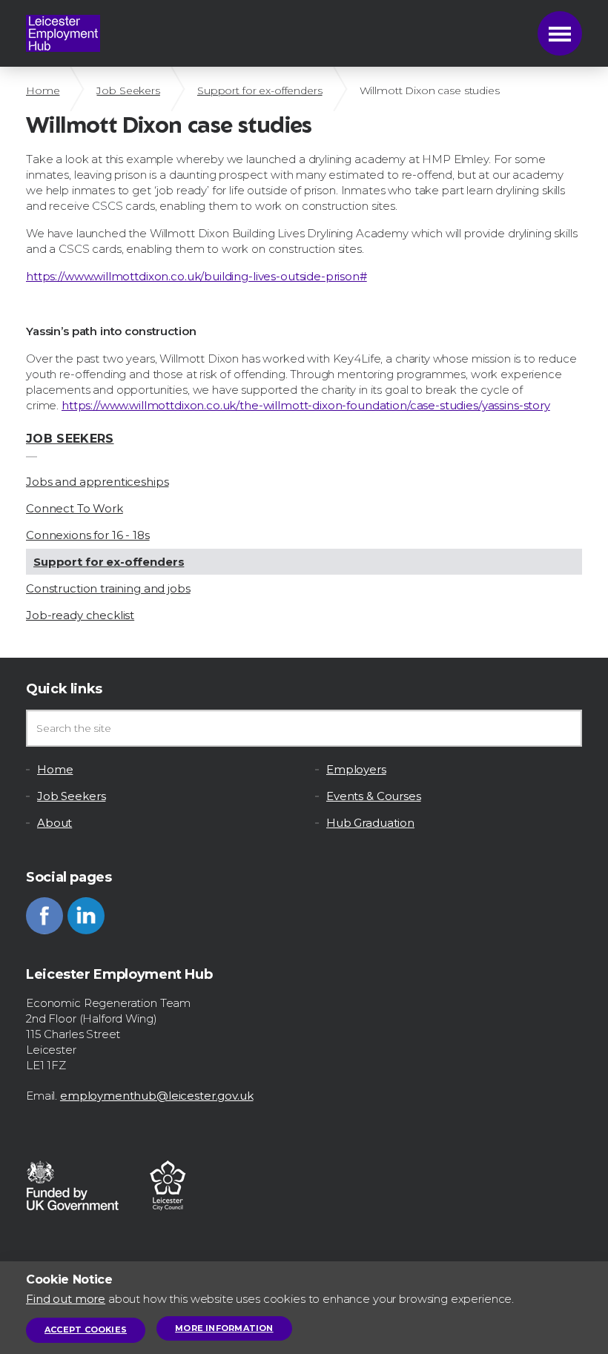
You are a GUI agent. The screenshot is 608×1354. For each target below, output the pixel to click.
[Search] (563, 728)
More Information (224, 1328)
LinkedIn (86, 915)
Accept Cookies (85, 1329)
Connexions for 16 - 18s (88, 535)
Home (42, 90)
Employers (356, 769)
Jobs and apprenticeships (97, 482)
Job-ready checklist (80, 615)
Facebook (44, 915)
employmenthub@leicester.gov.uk (157, 1096)
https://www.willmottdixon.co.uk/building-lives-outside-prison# (196, 276)
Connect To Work (74, 508)
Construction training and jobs (108, 588)
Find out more (65, 1299)
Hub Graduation (370, 823)
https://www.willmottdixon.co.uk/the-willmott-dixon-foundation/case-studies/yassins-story (306, 405)
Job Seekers (127, 90)
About (54, 823)
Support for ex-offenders (260, 90)
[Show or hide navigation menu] (560, 33)
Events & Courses (373, 796)
